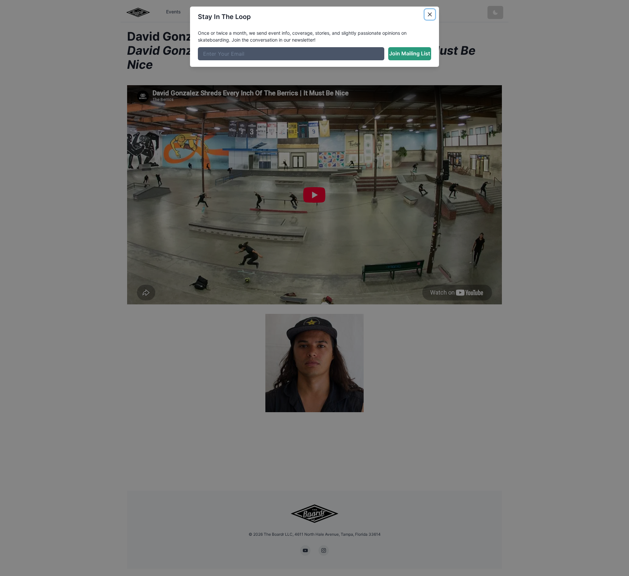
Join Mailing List (409, 53)
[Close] (430, 14)
